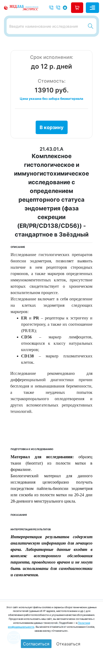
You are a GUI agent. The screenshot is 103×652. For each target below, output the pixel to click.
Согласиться (36, 643)
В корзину (52, 127)
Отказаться (68, 643)
